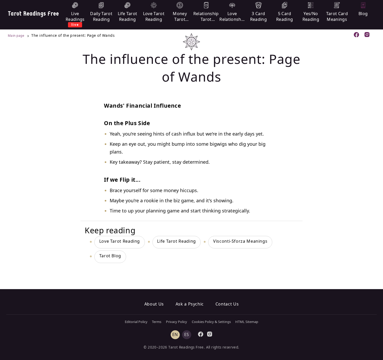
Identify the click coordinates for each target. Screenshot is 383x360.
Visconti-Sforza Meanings (240, 241)
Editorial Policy (136, 321)
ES (186, 334)
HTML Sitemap (246, 321)
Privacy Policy (176, 321)
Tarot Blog (110, 256)
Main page (16, 35)
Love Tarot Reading (119, 241)
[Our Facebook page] (356, 35)
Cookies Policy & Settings (211, 321)
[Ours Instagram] (367, 35)
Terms (156, 321)
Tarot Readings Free (33, 13)
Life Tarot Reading (176, 241)
